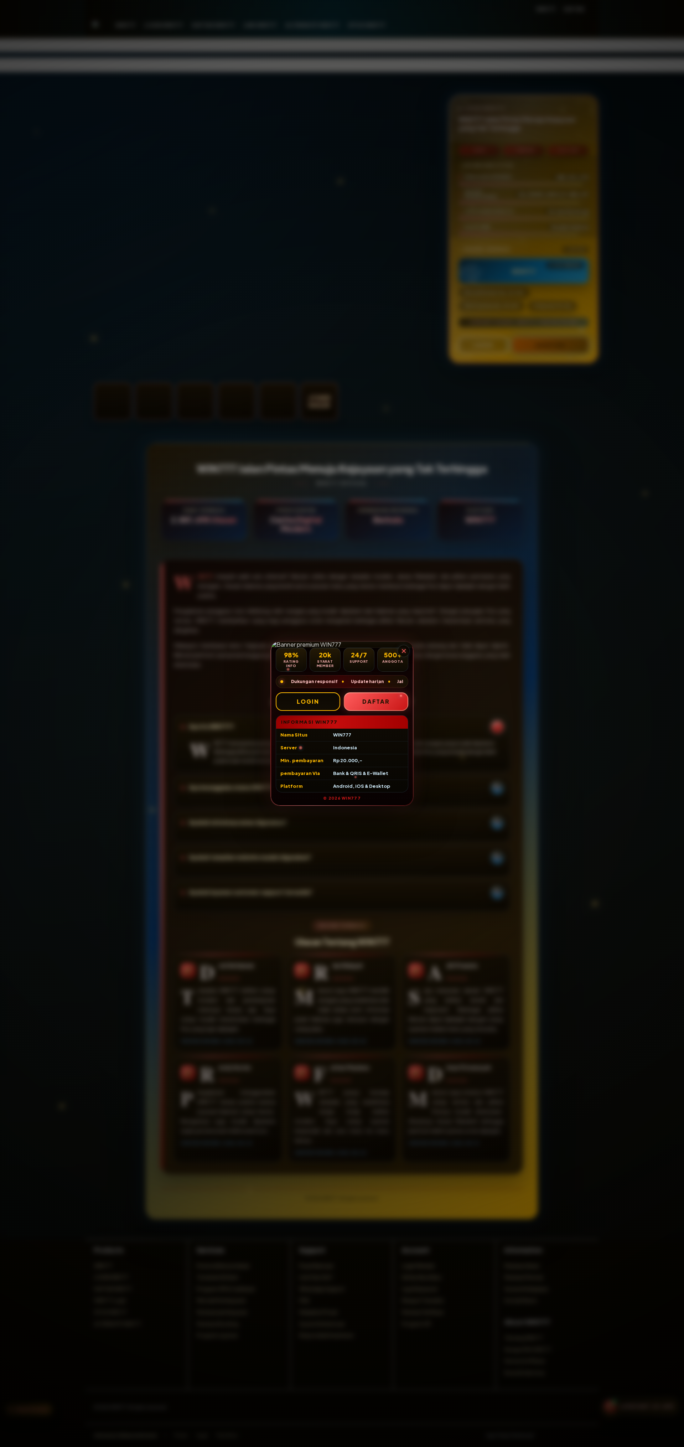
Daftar (376, 701)
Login (308, 701)
